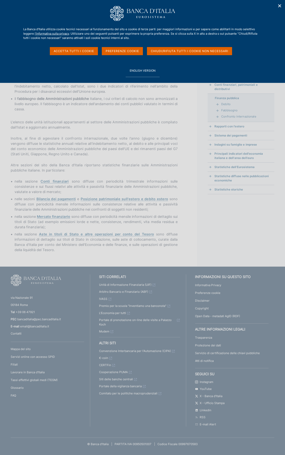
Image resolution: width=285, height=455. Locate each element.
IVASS (103, 299)
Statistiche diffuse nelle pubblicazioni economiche (241, 178)
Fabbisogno (229, 110)
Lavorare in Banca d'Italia (28, 372)
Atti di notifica (204, 361)
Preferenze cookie (207, 293)
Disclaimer (202, 300)
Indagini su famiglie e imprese (235, 144)
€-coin (103, 358)
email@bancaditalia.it (34, 326)
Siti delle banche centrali (116, 379)
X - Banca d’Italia (211, 396)
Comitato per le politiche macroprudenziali (128, 393)
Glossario (17, 388)
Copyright (202, 308)
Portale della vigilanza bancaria (120, 386)
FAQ (13, 395)
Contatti (16, 333)
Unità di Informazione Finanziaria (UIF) (125, 285)
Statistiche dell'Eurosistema (234, 167)
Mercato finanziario (53, 217)
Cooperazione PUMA (113, 372)
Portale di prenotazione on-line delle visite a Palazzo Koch (135, 322)
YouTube (206, 389)
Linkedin (205, 410)
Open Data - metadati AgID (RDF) (217, 316)
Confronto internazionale (238, 116)
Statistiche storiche (228, 189)
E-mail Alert (208, 424)
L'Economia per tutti (112, 313)
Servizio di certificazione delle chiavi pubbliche (227, 353)
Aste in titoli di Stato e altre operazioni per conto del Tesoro (96, 234)
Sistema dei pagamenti (230, 135)
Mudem (104, 331)
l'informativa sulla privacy (52, 33)
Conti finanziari (55, 181)
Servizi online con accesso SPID (33, 357)
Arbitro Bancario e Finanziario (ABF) (123, 292)
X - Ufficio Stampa (212, 403)
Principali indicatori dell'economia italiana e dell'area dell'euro (238, 156)
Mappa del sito (21, 349)
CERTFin (105, 365)
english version (142, 73)
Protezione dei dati (208, 345)
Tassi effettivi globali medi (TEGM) (34, 380)
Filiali (14, 364)
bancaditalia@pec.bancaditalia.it (39, 319)
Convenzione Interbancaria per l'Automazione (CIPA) (135, 351)
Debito (226, 104)
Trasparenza (203, 337)
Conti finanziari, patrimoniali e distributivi (236, 87)
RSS (203, 417)
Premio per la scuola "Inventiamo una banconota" (132, 306)
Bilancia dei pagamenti (56, 199)
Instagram (206, 382)
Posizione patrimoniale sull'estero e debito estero (124, 199)
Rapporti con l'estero (229, 126)
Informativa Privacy (208, 285)
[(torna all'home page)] (36, 281)
